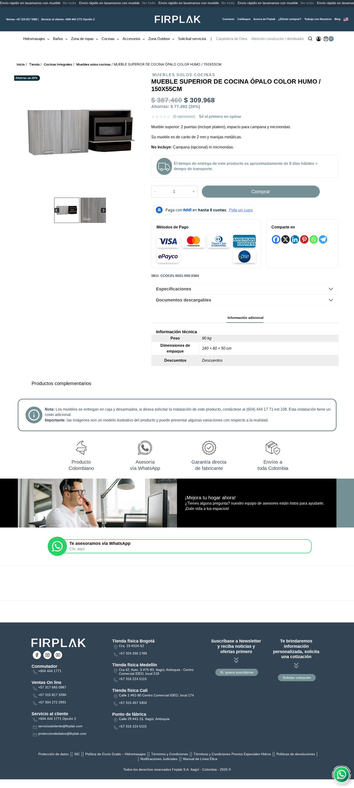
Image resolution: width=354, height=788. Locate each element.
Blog (337, 19)
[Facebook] (276, 239)
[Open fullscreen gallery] (140, 192)
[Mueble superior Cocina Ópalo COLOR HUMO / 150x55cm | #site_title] (81, 132)
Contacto (228, 19)
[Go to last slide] (56, 210)
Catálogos (243, 19)
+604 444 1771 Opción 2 (68, 19)
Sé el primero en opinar (220, 116)
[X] (285, 239)
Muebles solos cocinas (183, 75)
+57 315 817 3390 (21, 19)
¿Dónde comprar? (289, 19)
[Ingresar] (318, 38)
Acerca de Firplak (264, 19)
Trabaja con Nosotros (318, 19)
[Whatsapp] (313, 239)
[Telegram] (323, 239)
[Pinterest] (304, 239)
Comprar (260, 191)
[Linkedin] (295, 239)
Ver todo (30, 3)
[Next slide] (103, 210)
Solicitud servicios (192, 39)
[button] (66, 210)
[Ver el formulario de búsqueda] (310, 38)
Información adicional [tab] (245, 318)
